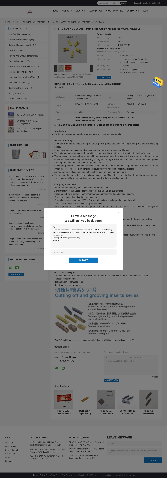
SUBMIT (83, 260)
